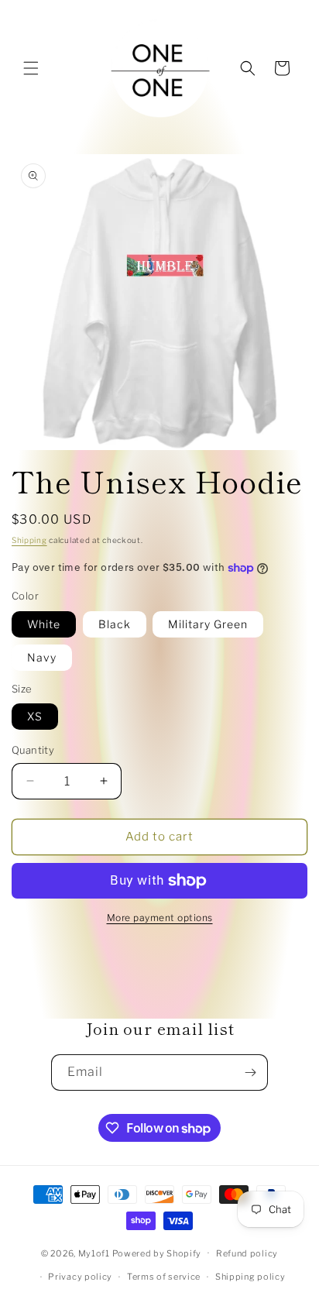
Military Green (208, 624)
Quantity (33, 750)
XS (35, 716)
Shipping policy (250, 1276)
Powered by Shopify (157, 1252)
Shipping (29, 540)
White (43, 624)
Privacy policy (80, 1276)
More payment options (160, 917)
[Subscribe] (250, 1072)
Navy (42, 657)
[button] (31, 68)
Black (114, 624)
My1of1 (94, 1252)
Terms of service (164, 1276)
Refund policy (247, 1253)
